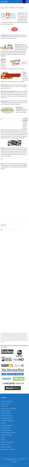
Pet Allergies (3, 439)
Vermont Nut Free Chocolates (8, 91)
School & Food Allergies (6, 447)
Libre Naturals (18, 44)
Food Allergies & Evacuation (6, 418)
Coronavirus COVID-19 (6, 403)
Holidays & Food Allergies (6, 435)
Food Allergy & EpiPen (5, 427)
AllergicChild (4, 1)
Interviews (3, 437)
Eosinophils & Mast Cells (6, 410)
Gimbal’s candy (4, 100)
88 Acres (3, 148)
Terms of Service (14, 461)
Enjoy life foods (4, 35)
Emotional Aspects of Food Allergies (8, 408)
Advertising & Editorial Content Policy (10, 458)
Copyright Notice (23, 458)
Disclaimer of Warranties (10, 459)
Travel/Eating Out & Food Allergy (8, 449)
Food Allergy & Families (6, 430)
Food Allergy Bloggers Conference (8, 432)
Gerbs (2, 163)
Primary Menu (27, 1)
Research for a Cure (5, 444)
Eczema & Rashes (4, 406)
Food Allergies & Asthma (6, 413)
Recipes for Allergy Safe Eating (7, 442)
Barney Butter (4, 84)
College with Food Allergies (6, 401)
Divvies (19, 12)
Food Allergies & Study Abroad (7, 420)
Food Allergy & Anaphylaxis (6, 425)
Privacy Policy (21, 459)
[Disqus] (14, 200)
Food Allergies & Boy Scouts (6, 415)
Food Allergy (3, 422)
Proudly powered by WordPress (6, 465)
